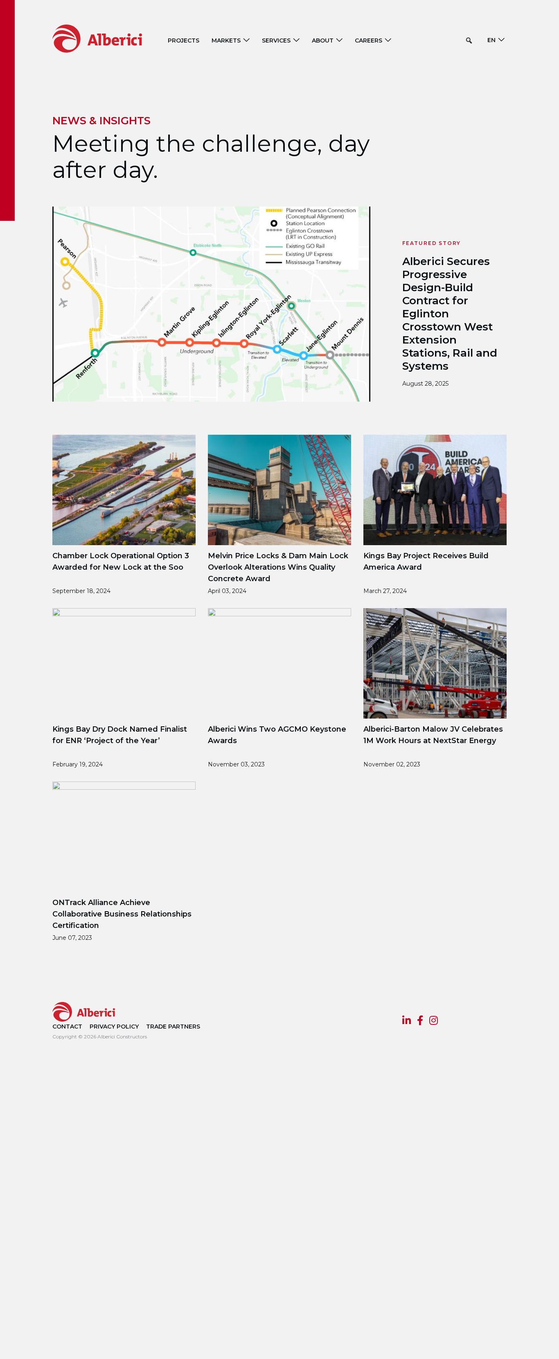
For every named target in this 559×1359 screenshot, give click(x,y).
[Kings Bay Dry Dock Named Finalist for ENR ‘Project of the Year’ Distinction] (124, 663)
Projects (183, 40)
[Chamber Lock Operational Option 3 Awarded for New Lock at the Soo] (124, 489)
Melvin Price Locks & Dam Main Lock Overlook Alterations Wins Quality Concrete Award (278, 567)
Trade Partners (173, 1026)
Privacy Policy (114, 1026)
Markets (226, 40)
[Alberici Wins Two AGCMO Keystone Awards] (279, 663)
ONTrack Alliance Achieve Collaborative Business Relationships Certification (122, 914)
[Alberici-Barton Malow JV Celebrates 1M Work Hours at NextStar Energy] (435, 663)
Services (276, 40)
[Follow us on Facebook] (420, 1021)
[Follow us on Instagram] (433, 1021)
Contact (67, 1026)
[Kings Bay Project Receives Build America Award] (435, 489)
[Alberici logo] (109, 38)
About (323, 40)
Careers (368, 40)
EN (491, 40)
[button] (469, 40)
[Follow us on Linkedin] (406, 1021)
